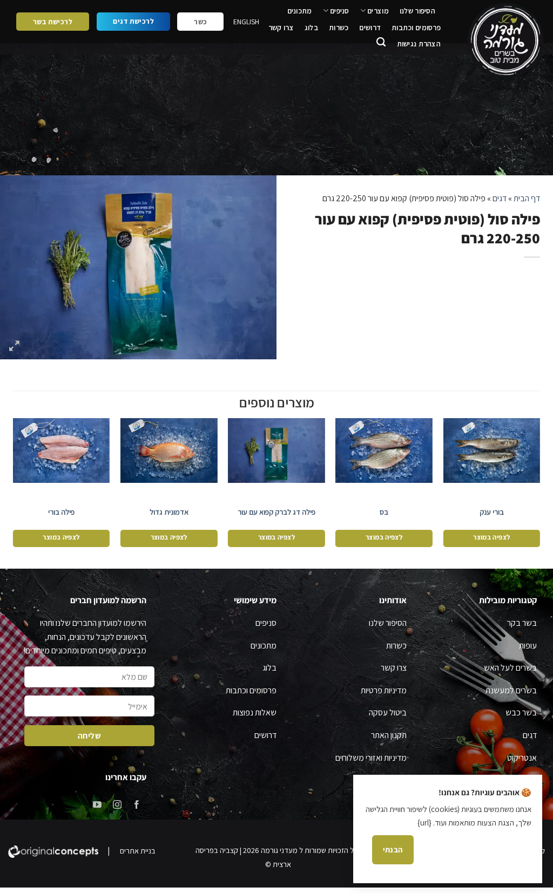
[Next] (13, 485)
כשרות (338, 27)
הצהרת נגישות (419, 44)
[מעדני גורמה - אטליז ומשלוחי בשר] (503, 40)
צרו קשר (281, 27)
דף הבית (527, 198)
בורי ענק (492, 512)
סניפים (339, 11)
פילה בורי (61, 512)
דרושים (370, 27)
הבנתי (393, 849)
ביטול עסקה (388, 712)
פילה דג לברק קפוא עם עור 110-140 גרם (276, 517)
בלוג (311, 27)
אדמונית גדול (169, 512)
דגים (500, 198)
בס (384, 512)
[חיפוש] (381, 43)
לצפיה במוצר (491, 537)
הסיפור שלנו (417, 11)
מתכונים (299, 11)
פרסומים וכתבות (416, 27)
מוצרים (378, 11)
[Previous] (539, 485)
